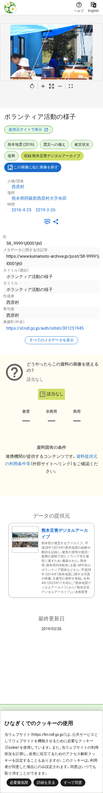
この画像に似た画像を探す (36, 167)
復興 (11, 156)
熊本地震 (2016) (21, 144)
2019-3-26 (45, 209)
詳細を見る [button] (46, 782)
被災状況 (81, 144)
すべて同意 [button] (73, 782)
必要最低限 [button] (19, 782)
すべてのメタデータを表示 (51, 340)
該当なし (55, 393)
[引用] (48, 221)
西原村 (18, 186)
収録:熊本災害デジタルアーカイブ (52, 156)
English (93, 11)
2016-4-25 (21, 209)
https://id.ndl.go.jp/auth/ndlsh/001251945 (45, 328)
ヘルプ (79, 11)
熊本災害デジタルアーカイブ (64, 533)
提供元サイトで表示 (25, 129)
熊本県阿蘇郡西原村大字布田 (39, 198)
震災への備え (54, 144)
